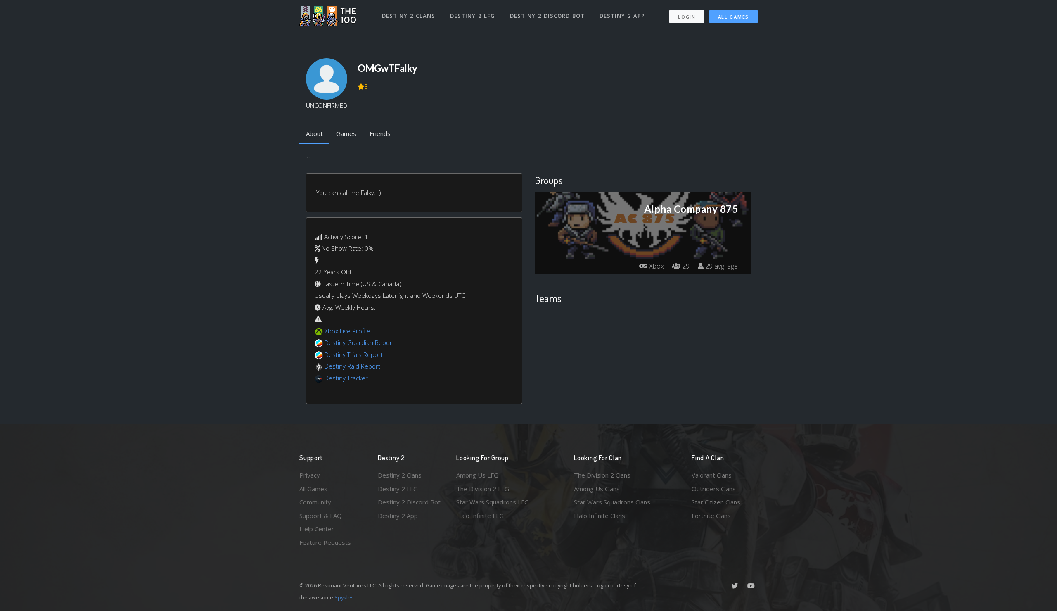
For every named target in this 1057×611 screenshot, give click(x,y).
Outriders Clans (714, 489)
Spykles (344, 597)
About (314, 133)
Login (687, 17)
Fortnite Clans (711, 515)
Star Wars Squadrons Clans (612, 502)
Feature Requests (325, 542)
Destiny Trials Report (354, 354)
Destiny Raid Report (352, 366)
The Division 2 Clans (602, 475)
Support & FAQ (320, 515)
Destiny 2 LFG (472, 15)
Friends (380, 133)
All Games (733, 17)
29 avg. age (721, 266)
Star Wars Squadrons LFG (492, 502)
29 (685, 266)
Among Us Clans (597, 489)
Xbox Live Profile (347, 331)
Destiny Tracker (346, 378)
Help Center (316, 529)
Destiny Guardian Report (359, 342)
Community (315, 502)
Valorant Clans (712, 475)
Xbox (655, 266)
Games (346, 133)
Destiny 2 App (622, 15)
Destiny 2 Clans (408, 15)
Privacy (309, 475)
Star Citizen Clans (716, 502)
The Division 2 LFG (482, 489)
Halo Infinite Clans (599, 515)
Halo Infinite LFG (480, 515)
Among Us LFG (477, 475)
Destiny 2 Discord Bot (547, 15)
